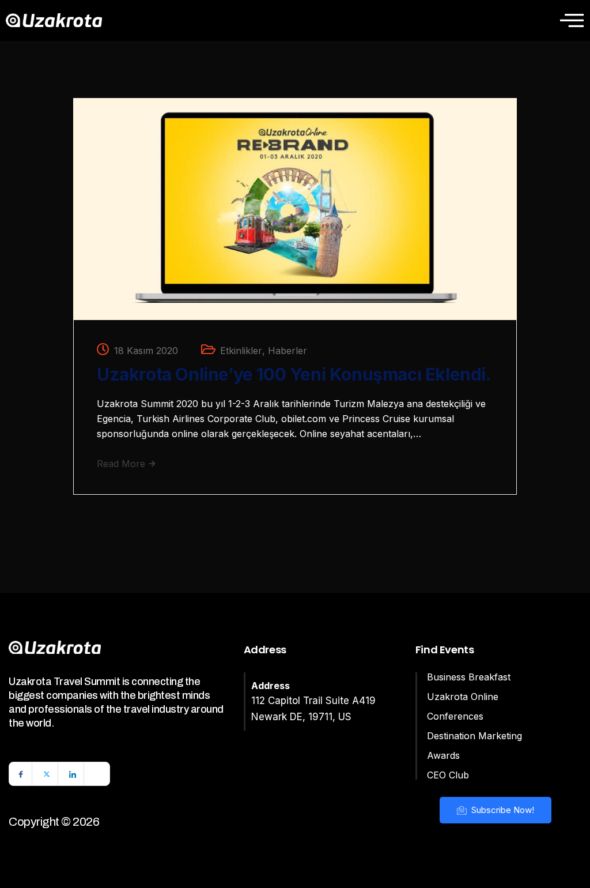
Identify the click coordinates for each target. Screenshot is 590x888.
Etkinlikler (241, 350)
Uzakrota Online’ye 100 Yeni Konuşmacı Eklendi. (294, 374)
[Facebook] (20, 773)
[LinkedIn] (72, 773)
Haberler (287, 350)
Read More (122, 463)
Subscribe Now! (501, 809)
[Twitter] (46, 773)
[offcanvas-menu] (572, 20)
